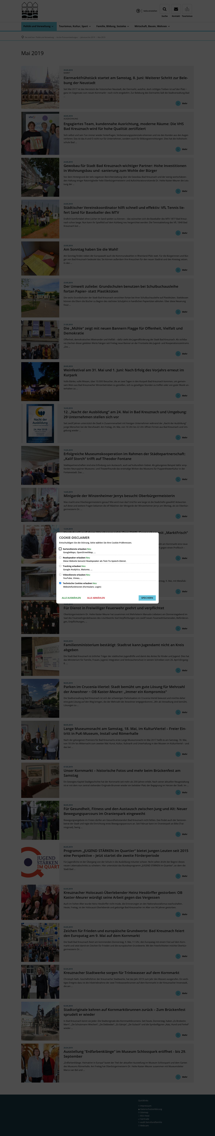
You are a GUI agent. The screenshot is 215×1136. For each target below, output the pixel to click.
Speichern (147, 597)
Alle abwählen (96, 597)
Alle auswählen (71, 597)
